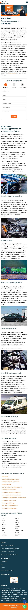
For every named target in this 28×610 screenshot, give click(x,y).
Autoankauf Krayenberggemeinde (10, 479)
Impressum (3, 570)
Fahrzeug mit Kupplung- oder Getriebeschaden (14, 497)
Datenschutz (10, 570)
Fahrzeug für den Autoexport (9, 508)
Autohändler (5, 476)
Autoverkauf (4, 561)
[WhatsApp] (25, 607)
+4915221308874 (9, 545)
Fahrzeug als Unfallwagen (8, 503)
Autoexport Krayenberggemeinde (10, 481)
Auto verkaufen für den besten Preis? (11, 495)
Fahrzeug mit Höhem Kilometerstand (11, 492)
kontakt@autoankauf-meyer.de (12, 548)
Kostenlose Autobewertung (7, 551)
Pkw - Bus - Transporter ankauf (9, 505)
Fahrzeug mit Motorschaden (9, 500)
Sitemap (3, 567)
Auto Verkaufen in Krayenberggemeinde (12, 487)
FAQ (2, 564)
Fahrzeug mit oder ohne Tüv (9, 489)
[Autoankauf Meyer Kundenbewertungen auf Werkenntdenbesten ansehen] (14, 580)
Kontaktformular (12, 73)
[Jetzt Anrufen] (25, 602)
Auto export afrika (6, 484)
